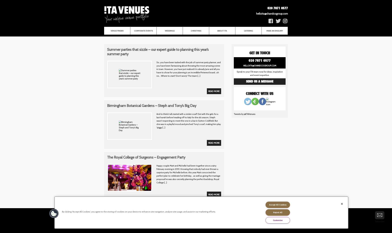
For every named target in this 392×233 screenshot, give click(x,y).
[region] (201, 212)
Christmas (196, 31)
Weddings (170, 31)
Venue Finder (117, 31)
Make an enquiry (274, 31)
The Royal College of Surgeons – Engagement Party (146, 157)
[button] (54, 213)
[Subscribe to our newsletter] (379, 215)
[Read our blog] (255, 104)
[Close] (342, 204)
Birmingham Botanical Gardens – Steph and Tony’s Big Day (151, 105)
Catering (248, 31)
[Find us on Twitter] (278, 22)
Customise (278, 220)
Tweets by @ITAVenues (244, 114)
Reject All (277, 212)
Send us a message (259, 81)
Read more (214, 91)
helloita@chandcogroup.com (272, 13)
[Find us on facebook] (285, 22)
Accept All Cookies (277, 205)
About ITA (222, 31)
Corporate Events (143, 31)
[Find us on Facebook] (271, 22)
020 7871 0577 (278, 8)
